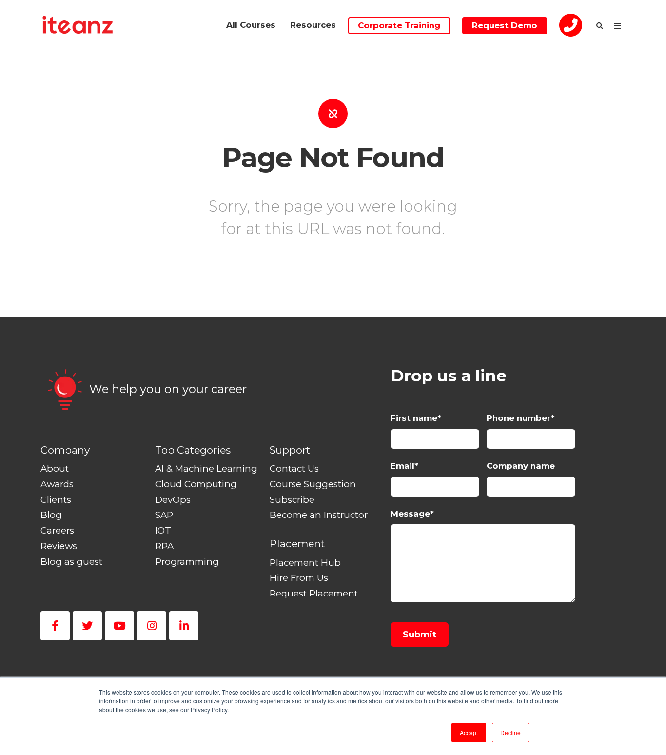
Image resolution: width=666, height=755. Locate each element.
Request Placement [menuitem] (314, 593)
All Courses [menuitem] (250, 25)
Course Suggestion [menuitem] (313, 484)
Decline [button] (510, 732)
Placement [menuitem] (297, 543)
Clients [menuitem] (55, 499)
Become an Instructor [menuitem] (319, 514)
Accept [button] (469, 732)
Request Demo (504, 25)
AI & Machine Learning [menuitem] (206, 468)
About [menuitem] (54, 468)
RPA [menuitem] (164, 546)
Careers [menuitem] (57, 530)
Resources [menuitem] (313, 25)
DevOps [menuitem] (173, 499)
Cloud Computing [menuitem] (196, 484)
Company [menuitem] (65, 450)
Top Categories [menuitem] (193, 450)
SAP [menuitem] (164, 514)
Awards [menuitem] (57, 484)
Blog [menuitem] (51, 514)
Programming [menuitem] (187, 561)
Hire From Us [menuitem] (299, 577)
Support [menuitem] (290, 450)
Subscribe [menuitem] (292, 499)
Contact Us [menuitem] (294, 468)
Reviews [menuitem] (58, 546)
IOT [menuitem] (163, 530)
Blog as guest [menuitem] (71, 561)
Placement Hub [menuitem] (305, 562)
